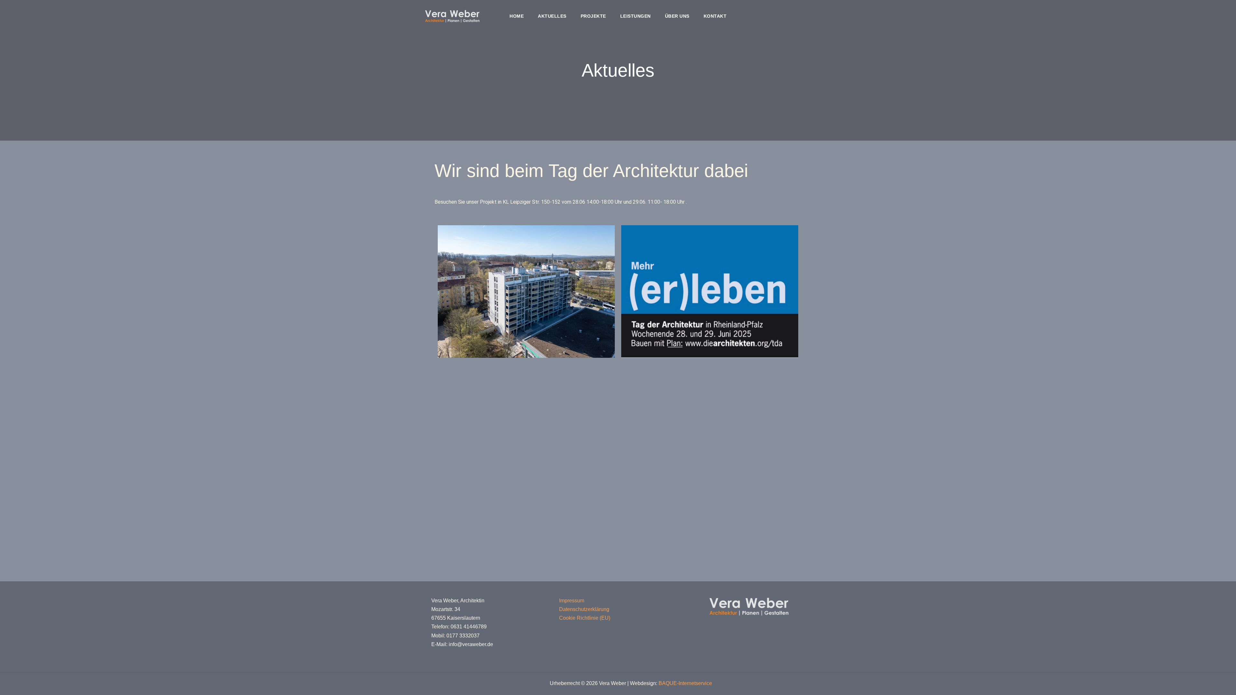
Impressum (571, 600)
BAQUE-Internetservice (685, 683)
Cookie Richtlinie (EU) (584, 618)
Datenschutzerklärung (584, 609)
